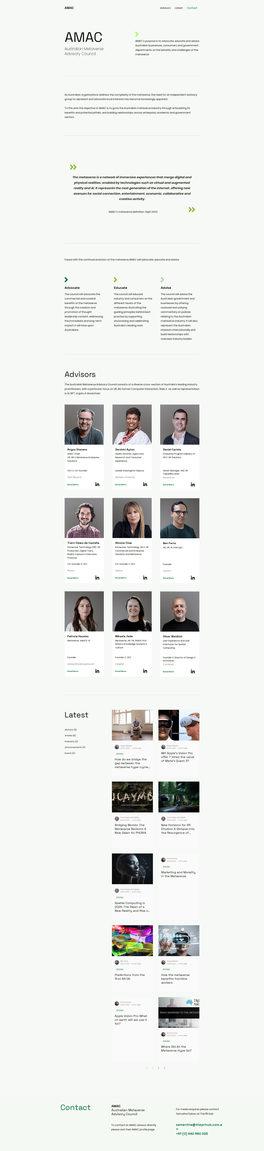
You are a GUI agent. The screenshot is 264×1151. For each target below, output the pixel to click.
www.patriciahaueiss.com (81, 664)
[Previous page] (147, 1068)
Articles (119, 753)
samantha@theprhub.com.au (199, 1126)
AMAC (69, 8)
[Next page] (164, 1068)
